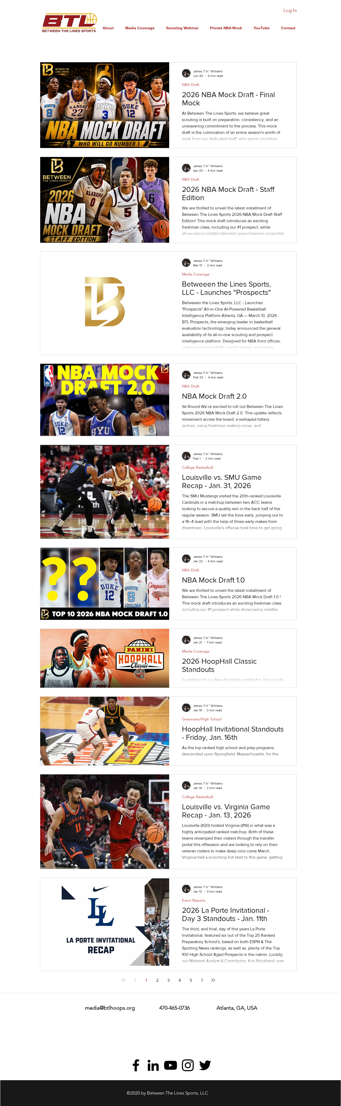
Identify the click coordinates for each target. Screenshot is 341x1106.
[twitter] (205, 1065)
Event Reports (193, 900)
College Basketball (197, 467)
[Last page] (213, 980)
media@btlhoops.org (110, 1008)
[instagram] (188, 1065)
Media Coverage (196, 274)
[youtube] (170, 1065)
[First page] (123, 980)
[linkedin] (153, 1065)
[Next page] (202, 980)
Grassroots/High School (201, 719)
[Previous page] (135, 980)
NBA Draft (190, 84)
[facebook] (136, 1065)
